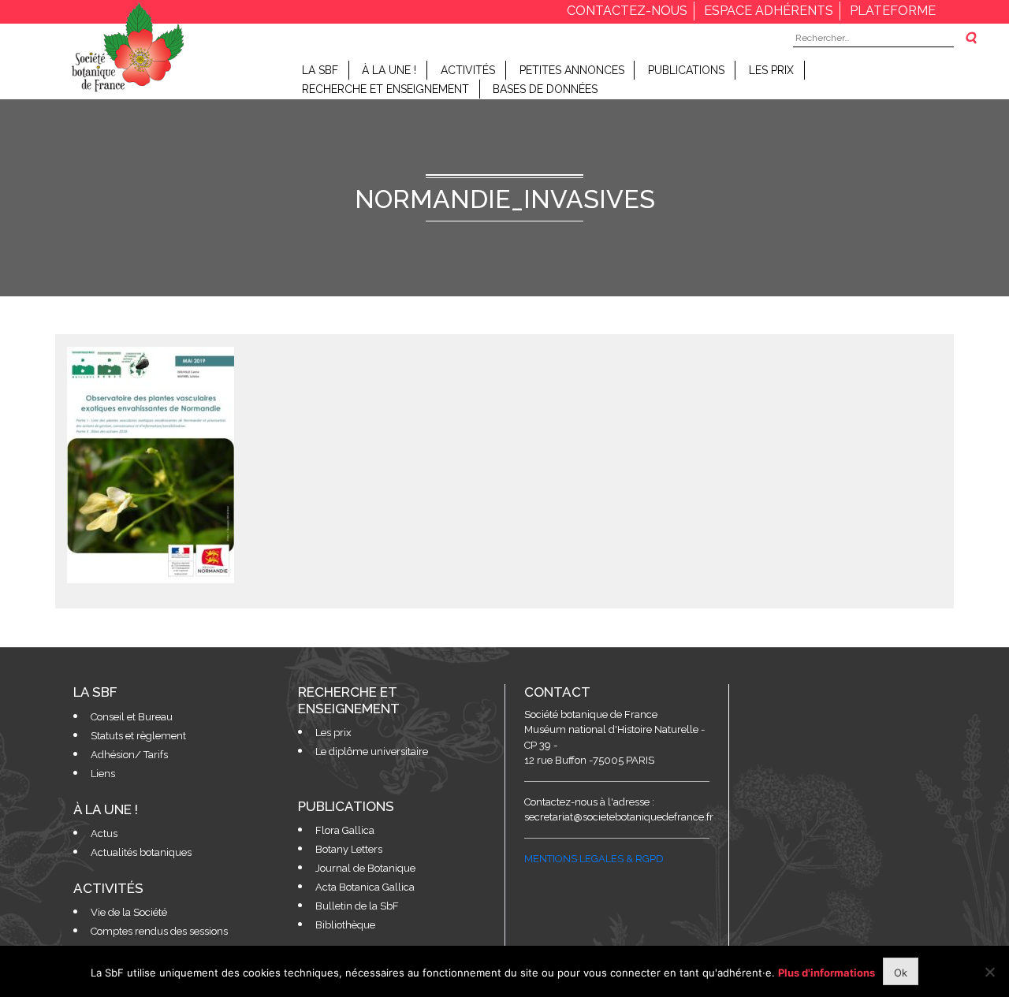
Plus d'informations (826, 972)
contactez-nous (627, 10)
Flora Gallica (344, 830)
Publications (686, 70)
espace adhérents (768, 10)
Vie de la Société (129, 912)
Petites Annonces (571, 70)
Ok (900, 972)
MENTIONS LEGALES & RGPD (594, 859)
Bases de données (545, 89)
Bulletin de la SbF (357, 906)
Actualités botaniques (141, 852)
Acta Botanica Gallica (365, 887)
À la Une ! (389, 70)
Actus (104, 833)
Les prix (771, 70)
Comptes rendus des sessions (159, 931)
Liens (103, 773)
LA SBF (320, 70)
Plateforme (893, 10)
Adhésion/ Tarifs (129, 755)
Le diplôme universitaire (371, 751)
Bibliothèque (345, 925)
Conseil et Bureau (132, 717)
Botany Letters (348, 849)
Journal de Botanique (365, 868)
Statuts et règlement (138, 736)
